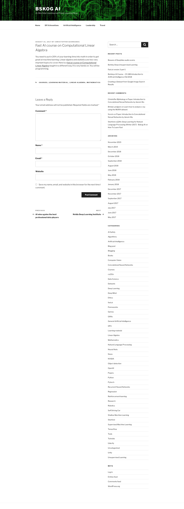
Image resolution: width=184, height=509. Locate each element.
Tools (110, 434)
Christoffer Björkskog (116, 99)
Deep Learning (114, 288)
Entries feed (113, 477)
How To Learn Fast (115, 127)
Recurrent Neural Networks (119, 387)
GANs (110, 316)
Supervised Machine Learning (120, 424)
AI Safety (111, 232)
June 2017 (112, 213)
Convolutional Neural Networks (120, 265)
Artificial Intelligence (72, 25)
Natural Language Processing (120, 345)
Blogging (111, 251)
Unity (110, 453)
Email (38, 158)
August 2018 (113, 166)
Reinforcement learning (117, 396)
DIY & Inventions (52, 25)
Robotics (111, 406)
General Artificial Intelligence (119, 321)
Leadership (90, 25)
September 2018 (115, 161)
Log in (110, 472)
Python (111, 377)
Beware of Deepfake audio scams (121, 60)
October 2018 (113, 156)
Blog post (111, 246)
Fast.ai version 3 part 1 (117, 69)
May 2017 (112, 217)
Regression (112, 392)
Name (38, 145)
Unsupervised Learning (117, 457)
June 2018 (112, 170)
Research (112, 401)
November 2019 (114, 142)
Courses (43, 82)
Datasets (111, 284)
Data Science (113, 279)
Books (110, 255)
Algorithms (112, 237)
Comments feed (114, 481)
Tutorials (111, 438)
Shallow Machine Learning (118, 415)
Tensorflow (112, 429)
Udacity (111, 443)
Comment (41, 111)
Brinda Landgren (114, 107)
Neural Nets (113, 349)
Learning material (58, 82)
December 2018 (114, 152)
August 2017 (113, 203)
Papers (111, 373)
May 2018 (112, 175)
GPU (110, 326)
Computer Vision (114, 260)
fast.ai (110, 302)
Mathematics (94, 82)
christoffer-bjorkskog (67, 42)
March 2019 (113, 147)
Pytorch (111, 382)
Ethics (110, 298)
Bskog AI (48, 9)
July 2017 (111, 208)
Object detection (114, 363)
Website (39, 171)
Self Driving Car (114, 410)
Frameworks (113, 307)
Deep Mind (112, 293)
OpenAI (111, 368)
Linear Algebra (78, 82)
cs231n (111, 274)
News (110, 354)
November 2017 (114, 194)
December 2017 (114, 189)
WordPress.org (114, 486)
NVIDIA (111, 359)
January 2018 (113, 184)
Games (111, 312)
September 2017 (114, 198)
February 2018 (114, 180)
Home (37, 25)
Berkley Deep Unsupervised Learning (122, 65)
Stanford (111, 420)
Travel (102, 25)
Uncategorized (114, 448)
